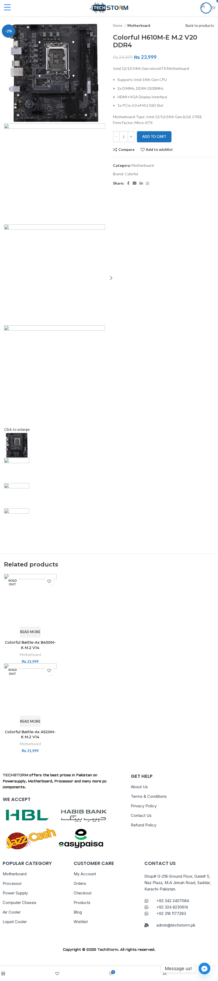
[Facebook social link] (128, 183)
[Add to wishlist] (49, 581)
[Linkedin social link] (141, 183)
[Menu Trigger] (7, 7)
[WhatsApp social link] (147, 183)
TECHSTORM (15, 775)
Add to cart (154, 136)
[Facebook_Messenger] (204, 968)
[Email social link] (134, 183)
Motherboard (138, 25)
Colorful (131, 174)
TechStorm (107, 950)
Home (118, 25)
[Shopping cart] (213, 8)
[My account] (206, 8)
